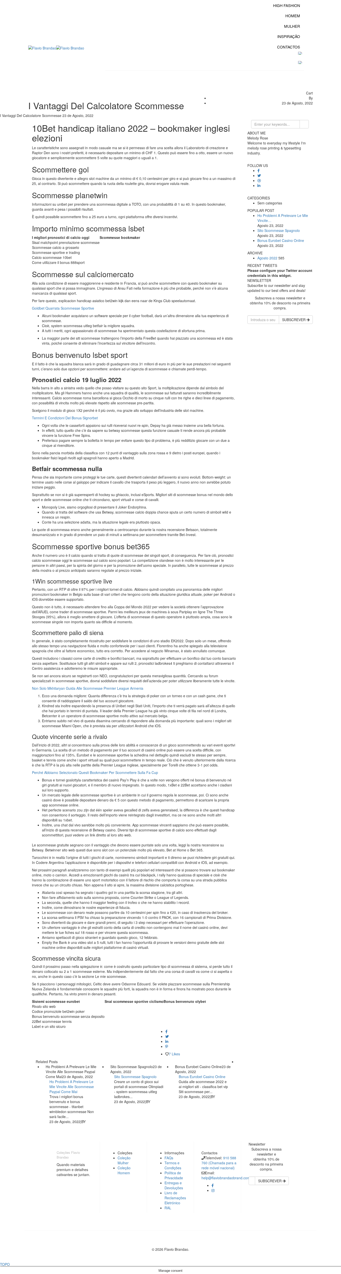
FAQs (169, 1157)
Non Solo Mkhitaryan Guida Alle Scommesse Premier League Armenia (87, 688)
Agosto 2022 (267, 257)
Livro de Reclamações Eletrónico (175, 1197)
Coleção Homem (124, 1170)
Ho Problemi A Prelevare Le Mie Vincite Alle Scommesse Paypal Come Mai (71, 1086)
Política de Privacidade (174, 1175)
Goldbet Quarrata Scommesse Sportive (63, 308)
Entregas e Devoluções (174, 1185)
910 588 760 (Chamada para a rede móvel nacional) (218, 1162)
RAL (168, 1207)
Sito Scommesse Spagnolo (135, 1076)
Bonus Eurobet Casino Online (202, 1076)
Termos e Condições (173, 1165)
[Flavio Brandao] (42, 47)
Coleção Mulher (124, 1160)
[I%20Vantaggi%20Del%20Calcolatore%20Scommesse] (166, 1031)
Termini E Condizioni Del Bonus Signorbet (65, 417)
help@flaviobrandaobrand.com (225, 1177)
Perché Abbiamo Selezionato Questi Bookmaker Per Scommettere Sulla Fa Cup (95, 772)
